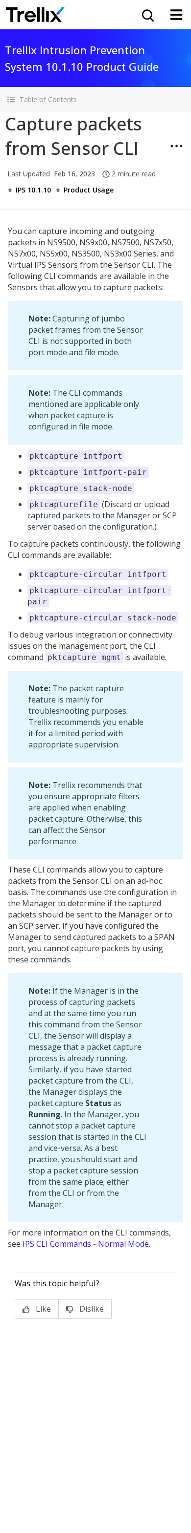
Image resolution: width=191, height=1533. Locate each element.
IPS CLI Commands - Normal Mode (86, 1243)
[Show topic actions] (176, 146)
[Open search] (147, 14)
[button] (95, 99)
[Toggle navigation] (176, 14)
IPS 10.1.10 (33, 189)
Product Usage (89, 189)
